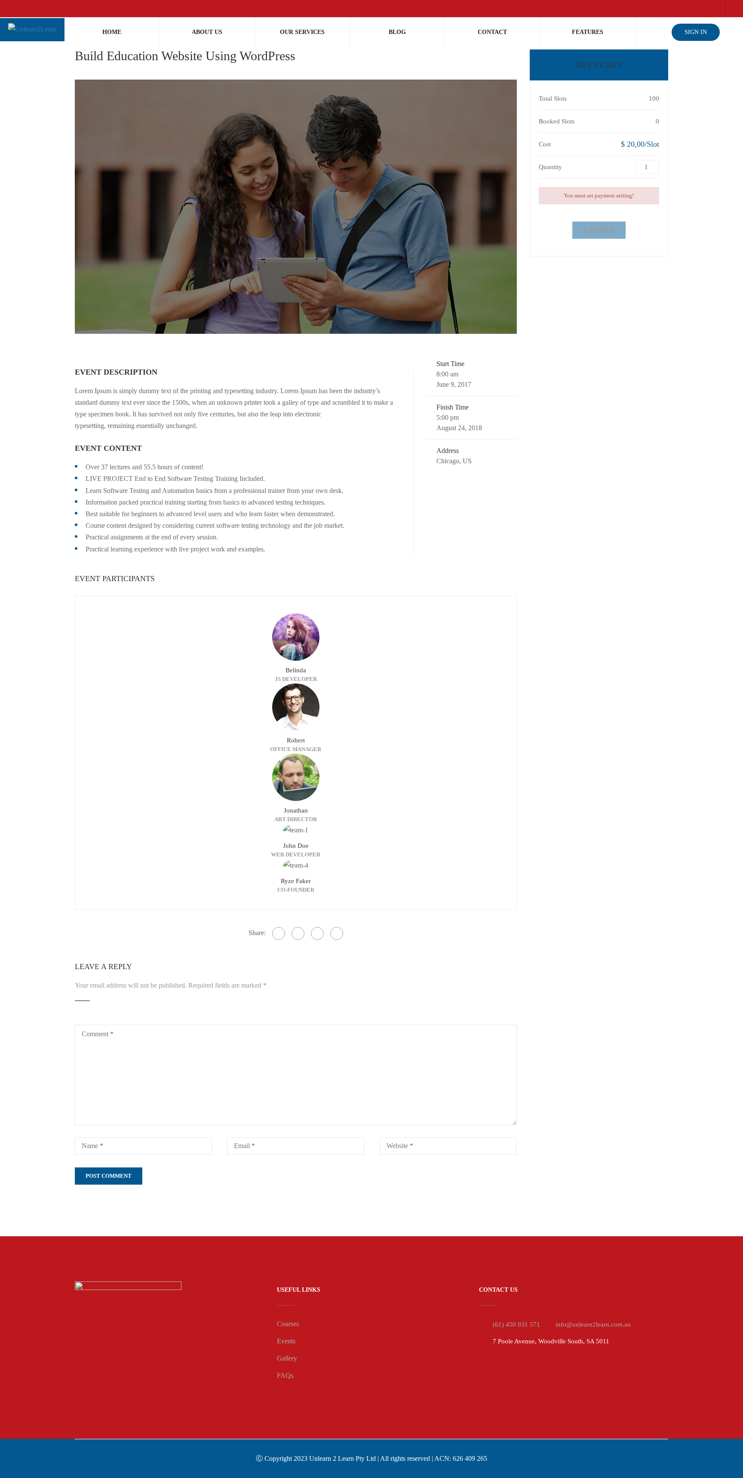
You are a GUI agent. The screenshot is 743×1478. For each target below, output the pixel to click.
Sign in (696, 32)
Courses (288, 1323)
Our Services (302, 32)
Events (286, 1341)
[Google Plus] (298, 933)
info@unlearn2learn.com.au (593, 1324)
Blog (397, 32)
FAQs (285, 1375)
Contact (492, 32)
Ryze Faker (296, 881)
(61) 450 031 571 (516, 1324)
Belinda (296, 670)
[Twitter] (317, 933)
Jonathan (296, 810)
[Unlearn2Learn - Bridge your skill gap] (32, 29)
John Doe (296, 845)
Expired (599, 230)
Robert (296, 740)
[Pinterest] (336, 933)
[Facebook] (278, 933)
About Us (207, 32)
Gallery (287, 1358)
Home (111, 32)
